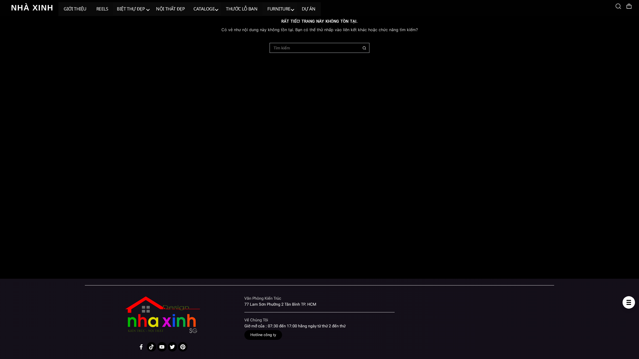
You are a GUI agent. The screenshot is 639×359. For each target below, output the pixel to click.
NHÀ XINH (32, 7)
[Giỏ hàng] (629, 6)
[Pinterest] (182, 347)
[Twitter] (172, 347)
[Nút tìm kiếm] (364, 48)
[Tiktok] (151, 347)
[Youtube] (162, 347)
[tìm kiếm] (618, 6)
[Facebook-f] (141, 347)
